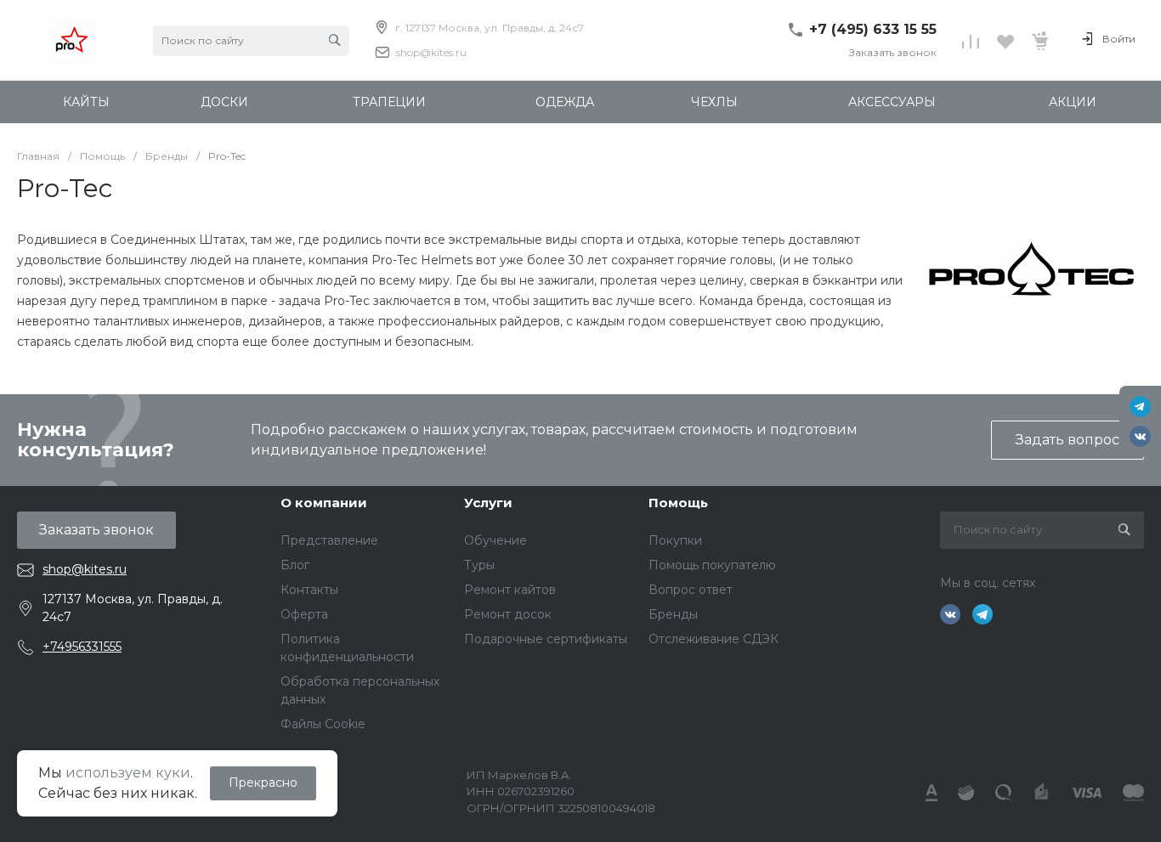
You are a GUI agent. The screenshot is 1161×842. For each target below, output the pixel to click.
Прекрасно (263, 782)
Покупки (675, 540)
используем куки (127, 773)
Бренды (673, 614)
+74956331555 (82, 646)
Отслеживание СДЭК (713, 639)
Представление (329, 540)
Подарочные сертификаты (545, 639)
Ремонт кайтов (510, 589)
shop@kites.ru (431, 52)
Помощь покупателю (712, 565)
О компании (323, 502)
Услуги (488, 502)
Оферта (304, 614)
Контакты (309, 589)
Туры (479, 565)
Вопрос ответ (690, 589)
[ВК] (1140, 436)
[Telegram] (1140, 406)
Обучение (495, 540)
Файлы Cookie (322, 724)
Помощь (678, 502)
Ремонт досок (508, 614)
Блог (294, 565)
